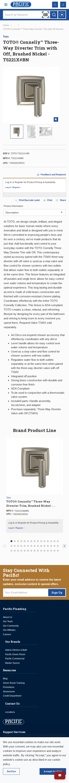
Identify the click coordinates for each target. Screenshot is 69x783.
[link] (14, 25)
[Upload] (62, 14)
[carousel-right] (64, 546)
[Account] (55, 5)
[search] (53, 14)
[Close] (11, 771)
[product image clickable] (16, 131)
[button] (11, 541)
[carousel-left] (4, 546)
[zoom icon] (56, 119)
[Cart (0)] (63, 5)
